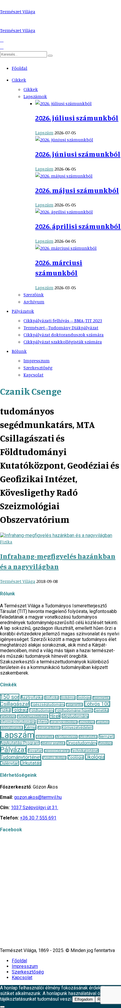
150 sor (9, 697)
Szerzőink (33, 295)
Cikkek (19, 80)
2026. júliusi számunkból (76, 117)
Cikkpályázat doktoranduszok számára (63, 335)
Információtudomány (18, 722)
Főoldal (19, 68)
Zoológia (76, 757)
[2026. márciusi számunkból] (66, 248)
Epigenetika (74, 705)
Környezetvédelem (77, 727)
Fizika (6, 542)
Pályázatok (23, 311)
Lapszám (44, 132)
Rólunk (19, 351)
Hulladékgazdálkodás (32, 716)
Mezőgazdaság (66, 737)
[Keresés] (50, 56)
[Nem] (2, 1007)
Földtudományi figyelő (74, 710)
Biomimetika (101, 698)
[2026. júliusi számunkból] (63, 103)
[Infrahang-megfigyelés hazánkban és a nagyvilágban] (56, 535)
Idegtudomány (75, 716)
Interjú (42, 721)
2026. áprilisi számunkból (78, 226)
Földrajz (20, 710)
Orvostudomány (81, 743)
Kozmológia (87, 722)
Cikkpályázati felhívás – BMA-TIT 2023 (62, 320)
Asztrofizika (32, 697)
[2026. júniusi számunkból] (64, 140)
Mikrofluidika (88, 737)
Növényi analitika (53, 743)
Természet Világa (17, 11)
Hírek (54, 716)
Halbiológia (8, 716)
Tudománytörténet (20, 757)
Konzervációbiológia (64, 722)
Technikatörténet (85, 750)
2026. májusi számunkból (77, 190)
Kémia (30, 727)
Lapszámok (35, 96)
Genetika (101, 710)
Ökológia (95, 757)
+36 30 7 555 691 (38, 818)
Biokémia (67, 697)
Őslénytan (9, 763)
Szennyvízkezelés (57, 751)
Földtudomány (41, 710)
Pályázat (13, 750)
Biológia (84, 697)
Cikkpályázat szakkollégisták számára (62, 342)
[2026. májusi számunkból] (64, 176)
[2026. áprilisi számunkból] (64, 212)
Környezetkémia (49, 728)
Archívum (33, 302)
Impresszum (36, 360)
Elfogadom (84, 999)
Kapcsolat (33, 375)
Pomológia (105, 743)
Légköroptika (45, 737)
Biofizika (51, 697)
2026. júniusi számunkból (77, 154)
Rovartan (35, 750)
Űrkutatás (30, 763)
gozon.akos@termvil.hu (38, 797)
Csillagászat (15, 703)
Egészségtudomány (48, 704)
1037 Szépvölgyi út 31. (34, 807)
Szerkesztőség (38, 368)
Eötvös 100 (97, 704)
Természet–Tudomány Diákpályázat (60, 328)
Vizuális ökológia (54, 758)
